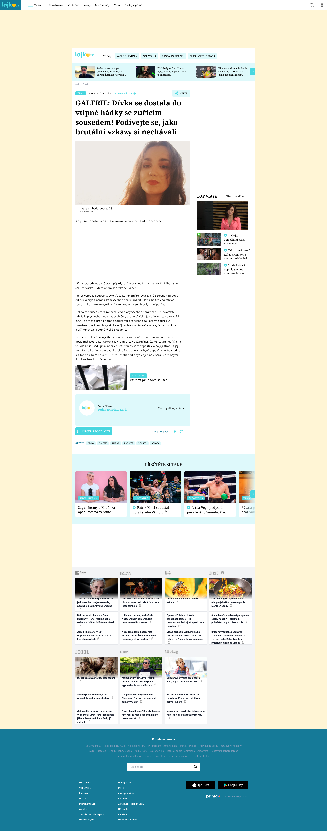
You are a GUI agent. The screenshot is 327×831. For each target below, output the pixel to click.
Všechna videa (235, 196)
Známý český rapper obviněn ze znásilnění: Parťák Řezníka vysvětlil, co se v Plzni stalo (112, 73)
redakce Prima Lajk (124, 93)
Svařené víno (157, 750)
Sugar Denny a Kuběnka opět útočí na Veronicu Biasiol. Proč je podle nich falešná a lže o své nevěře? (98, 509)
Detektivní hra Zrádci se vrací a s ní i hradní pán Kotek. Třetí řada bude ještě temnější (140, 602)
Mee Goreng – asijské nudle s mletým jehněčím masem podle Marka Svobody (228, 602)
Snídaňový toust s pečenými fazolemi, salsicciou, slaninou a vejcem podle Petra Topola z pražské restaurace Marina (228, 637)
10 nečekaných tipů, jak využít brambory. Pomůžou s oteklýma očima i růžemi (184, 698)
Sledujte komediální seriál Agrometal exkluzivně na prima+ (234, 243)
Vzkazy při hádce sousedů (150, 380)
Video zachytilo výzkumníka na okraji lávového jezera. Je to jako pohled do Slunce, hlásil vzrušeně (185, 635)
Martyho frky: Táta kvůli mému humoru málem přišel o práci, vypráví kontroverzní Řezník (138, 681)
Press (121, 788)
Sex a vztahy (102, 5)
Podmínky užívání (87, 804)
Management (124, 782)
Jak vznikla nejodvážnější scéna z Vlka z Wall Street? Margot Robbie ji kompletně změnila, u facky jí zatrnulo (95, 716)
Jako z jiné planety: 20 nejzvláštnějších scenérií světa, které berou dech (94, 635)
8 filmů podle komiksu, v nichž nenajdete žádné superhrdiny (93, 696)
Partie (183, 745)
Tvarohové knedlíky (154, 756)
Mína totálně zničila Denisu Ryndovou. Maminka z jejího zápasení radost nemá (233, 73)
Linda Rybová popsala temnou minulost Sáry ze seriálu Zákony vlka (236, 271)
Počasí (193, 745)
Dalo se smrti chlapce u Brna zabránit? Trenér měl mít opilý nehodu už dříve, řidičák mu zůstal (95, 619)
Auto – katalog (97, 750)
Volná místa (85, 788)
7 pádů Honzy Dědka (120, 750)
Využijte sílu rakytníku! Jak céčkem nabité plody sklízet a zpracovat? (186, 713)
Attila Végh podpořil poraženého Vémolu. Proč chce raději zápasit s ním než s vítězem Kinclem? (207, 510)
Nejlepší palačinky (178, 756)
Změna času (170, 745)
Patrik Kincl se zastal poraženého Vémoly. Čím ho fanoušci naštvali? (154, 510)
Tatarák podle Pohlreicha (181, 750)
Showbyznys (56, 5)
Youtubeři (73, 5)
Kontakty (122, 798)
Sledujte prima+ (134, 5)
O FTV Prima (85, 782)
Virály (87, 5)
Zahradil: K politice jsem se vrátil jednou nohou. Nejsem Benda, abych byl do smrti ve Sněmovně (95, 602)
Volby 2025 (140, 750)
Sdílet (182, 94)
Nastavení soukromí (127, 819)
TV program (154, 745)
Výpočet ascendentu (129, 756)
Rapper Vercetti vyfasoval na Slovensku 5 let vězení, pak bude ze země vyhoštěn (141, 698)
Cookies (83, 809)
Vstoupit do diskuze (96, 431)
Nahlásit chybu (86, 819)
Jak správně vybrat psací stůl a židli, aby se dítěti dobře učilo (183, 679)
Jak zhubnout (93, 745)
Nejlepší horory (136, 745)
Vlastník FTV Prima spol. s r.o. (93, 814)
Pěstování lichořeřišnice (224, 750)
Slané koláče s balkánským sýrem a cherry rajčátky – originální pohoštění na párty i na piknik (230, 619)
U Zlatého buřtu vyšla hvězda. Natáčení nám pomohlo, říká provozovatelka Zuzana (138, 619)
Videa (117, 5)
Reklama (83, 793)
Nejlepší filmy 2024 (114, 745)
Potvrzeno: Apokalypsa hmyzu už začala (184, 600)
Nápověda (123, 809)
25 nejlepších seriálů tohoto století (96, 677)
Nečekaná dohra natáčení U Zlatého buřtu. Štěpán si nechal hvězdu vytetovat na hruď (139, 635)
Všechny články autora (171, 408)
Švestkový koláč (200, 756)
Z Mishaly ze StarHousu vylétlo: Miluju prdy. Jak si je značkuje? (171, 71)
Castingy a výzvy (126, 793)
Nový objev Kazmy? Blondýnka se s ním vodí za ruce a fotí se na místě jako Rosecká (141, 715)
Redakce (122, 814)
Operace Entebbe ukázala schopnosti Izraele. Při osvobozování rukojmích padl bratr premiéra (185, 621)
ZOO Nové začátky (231, 745)
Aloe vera (202, 750)
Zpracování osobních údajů (131, 804)
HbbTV (82, 798)
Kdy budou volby (209, 745)
